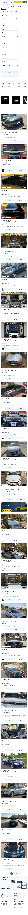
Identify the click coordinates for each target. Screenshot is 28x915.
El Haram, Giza (6, 685)
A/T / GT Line (7, 717)
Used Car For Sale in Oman (19, 907)
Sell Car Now (8, 510)
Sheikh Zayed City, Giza (8, 345)
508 (14, 137)
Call (16, 140)
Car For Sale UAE (4, 904)
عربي (12, 2)
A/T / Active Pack (20, 226)
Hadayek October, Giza (7, 746)
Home (15, 895)
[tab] (3, 80)
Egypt (9, 896)
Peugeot (11, 137)
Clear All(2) (16, 11)
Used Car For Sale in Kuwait (19, 903)
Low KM (22, 865)
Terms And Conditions (18, 898)
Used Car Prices (10, 72)
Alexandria (5, 375)
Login (25, 2)
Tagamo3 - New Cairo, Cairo (8, 196)
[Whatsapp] (9, 170)
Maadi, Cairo (5, 835)
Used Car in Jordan (17, 904)
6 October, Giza (6, 226)
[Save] (25, 116)
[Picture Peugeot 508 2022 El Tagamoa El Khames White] (14, 700)
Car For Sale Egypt (4, 903)
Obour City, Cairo (6, 464)
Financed (18, 315)
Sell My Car (19, 2)
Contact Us (16, 896)
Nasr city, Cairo (6, 137)
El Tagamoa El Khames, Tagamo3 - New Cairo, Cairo (12, 715)
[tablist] (14, 80)
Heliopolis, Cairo (6, 434)
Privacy (15, 899)
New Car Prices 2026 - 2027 (10, 76)
